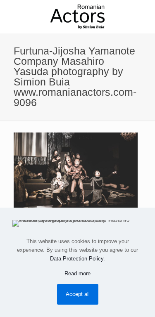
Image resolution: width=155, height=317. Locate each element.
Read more (77, 273)
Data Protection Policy (76, 258)
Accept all (78, 294)
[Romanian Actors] (77, 16)
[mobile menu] (144, 16)
